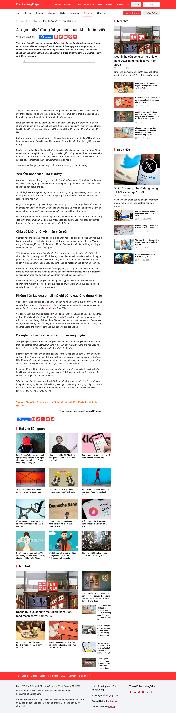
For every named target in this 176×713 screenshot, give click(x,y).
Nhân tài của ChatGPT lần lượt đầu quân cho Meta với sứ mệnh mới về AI (63, 457)
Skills (62, 13)
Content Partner (151, 13)
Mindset (52, 13)
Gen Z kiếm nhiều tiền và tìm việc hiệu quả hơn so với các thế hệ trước (96, 492)
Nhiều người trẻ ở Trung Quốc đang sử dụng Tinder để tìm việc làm (95, 523)
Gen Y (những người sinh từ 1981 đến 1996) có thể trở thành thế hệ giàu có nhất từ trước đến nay (30, 555)
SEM (100, 4)
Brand (58, 4)
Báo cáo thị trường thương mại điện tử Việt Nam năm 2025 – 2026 (146, 213)
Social (77, 4)
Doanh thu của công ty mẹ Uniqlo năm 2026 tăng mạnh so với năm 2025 (135, 60)
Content (109, 4)
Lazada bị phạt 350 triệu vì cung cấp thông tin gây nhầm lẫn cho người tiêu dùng (103, 663)
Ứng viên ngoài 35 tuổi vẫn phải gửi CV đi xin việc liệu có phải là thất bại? (29, 523)
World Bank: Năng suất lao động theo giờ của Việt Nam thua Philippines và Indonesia (62, 555)
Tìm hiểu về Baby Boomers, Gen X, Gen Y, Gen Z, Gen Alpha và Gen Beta (147, 242)
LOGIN (136, 5)
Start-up (27, 13)
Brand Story (123, 4)
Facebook (47, 308)
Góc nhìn (87, 13)
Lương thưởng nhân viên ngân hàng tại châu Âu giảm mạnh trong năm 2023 (62, 523)
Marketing (89, 4)
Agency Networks (132, 13)
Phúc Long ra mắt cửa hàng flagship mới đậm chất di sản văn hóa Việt (30, 645)
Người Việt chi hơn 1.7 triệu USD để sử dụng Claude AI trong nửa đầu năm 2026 (62, 645)
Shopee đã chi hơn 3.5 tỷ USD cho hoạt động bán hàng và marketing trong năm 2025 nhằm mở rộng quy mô (104, 613)
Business (74, 13)
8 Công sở (101, 13)
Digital (67, 4)
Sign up (113, 701)
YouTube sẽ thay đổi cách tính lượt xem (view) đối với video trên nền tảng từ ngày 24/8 (103, 648)
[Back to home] (27, 4)
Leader (39, 13)
